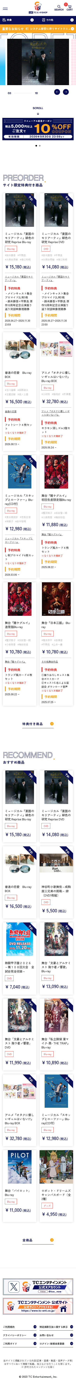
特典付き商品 (32, 723)
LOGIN (33, 1369)
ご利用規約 (9, 1326)
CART (70, 8)
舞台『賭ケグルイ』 (52, 534)
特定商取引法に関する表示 (54, 1326)
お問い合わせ (47, 1335)
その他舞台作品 (50, 661)
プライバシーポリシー (14, 1335)
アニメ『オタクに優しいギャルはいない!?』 (56, 412)
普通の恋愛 (11, 411)
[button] (57, 92)
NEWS (8, 1369)
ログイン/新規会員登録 (52, 1343)
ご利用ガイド (10, 1343)
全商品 (27, 1240)
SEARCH (59, 9)
